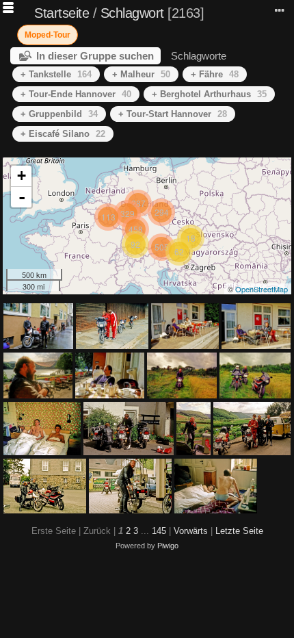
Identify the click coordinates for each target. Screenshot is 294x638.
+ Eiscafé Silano (63, 134)
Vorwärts (191, 531)
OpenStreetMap (261, 288)
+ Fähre (215, 74)
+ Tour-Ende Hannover (76, 94)
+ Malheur (141, 74)
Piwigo (167, 545)
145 (159, 531)
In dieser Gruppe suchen (95, 56)
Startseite (61, 13)
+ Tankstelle (56, 74)
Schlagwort (132, 13)
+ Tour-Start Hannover (172, 114)
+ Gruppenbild (59, 114)
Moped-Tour (47, 35)
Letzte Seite (239, 531)
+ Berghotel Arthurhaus (209, 94)
